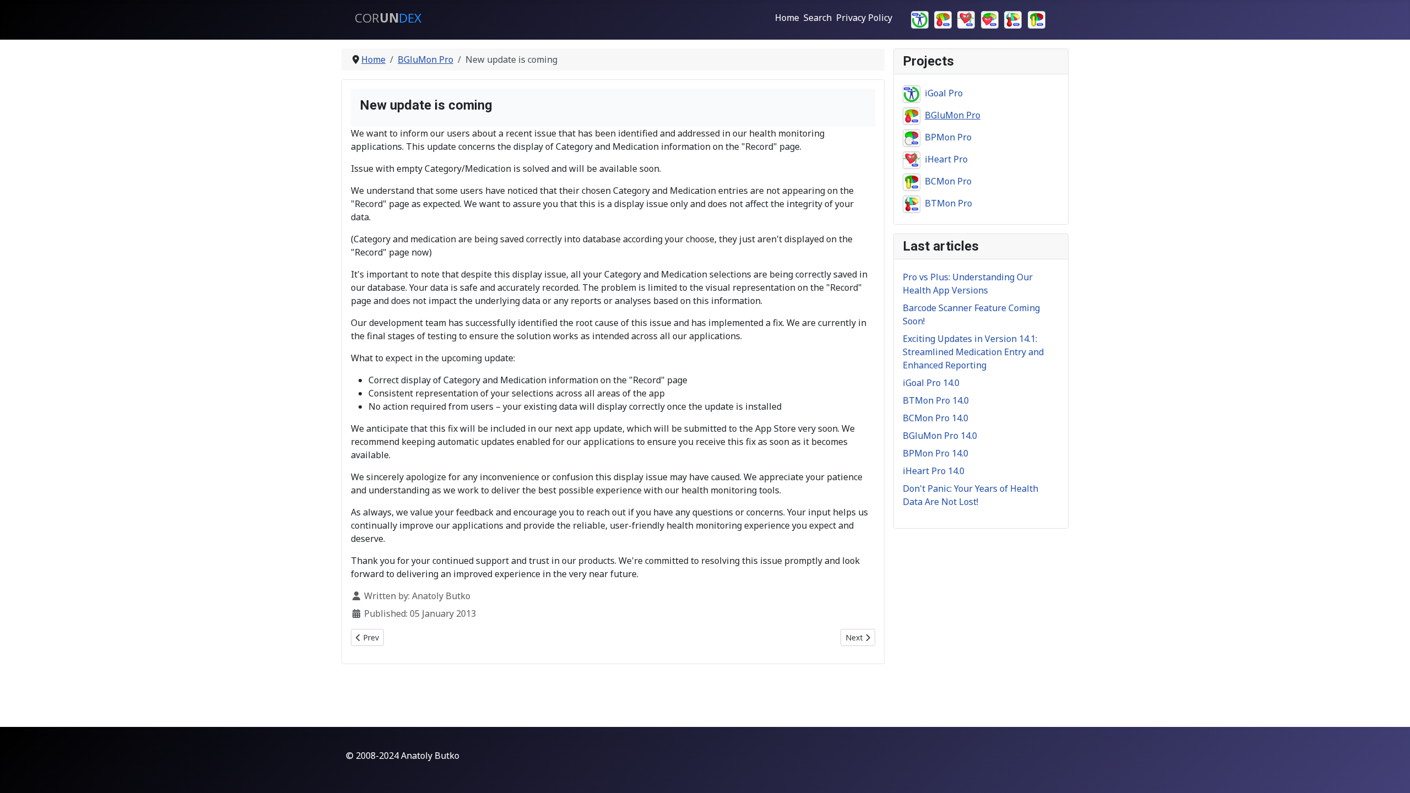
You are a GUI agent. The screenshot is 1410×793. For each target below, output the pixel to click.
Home (787, 18)
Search (818, 18)
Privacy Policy (864, 18)
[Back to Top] (1390, 772)
